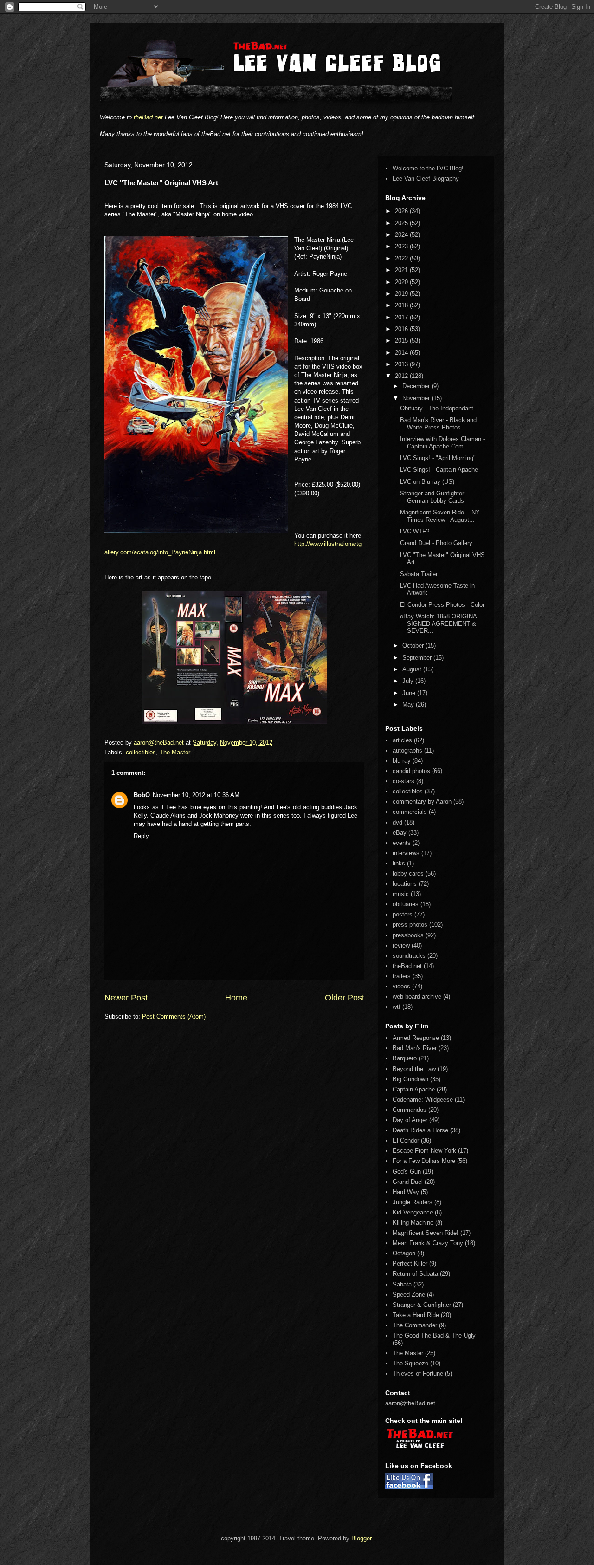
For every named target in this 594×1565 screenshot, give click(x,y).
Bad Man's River (415, 1048)
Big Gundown (410, 1079)
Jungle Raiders (413, 1202)
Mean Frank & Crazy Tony (428, 1243)
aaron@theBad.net (160, 742)
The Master (175, 752)
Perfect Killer (410, 1263)
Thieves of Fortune (418, 1373)
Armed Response (416, 1037)
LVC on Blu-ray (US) (427, 481)
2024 (402, 234)
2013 (402, 364)
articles (402, 740)
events (402, 842)
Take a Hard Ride (416, 1315)
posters (403, 914)
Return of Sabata (415, 1273)
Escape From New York (424, 1150)
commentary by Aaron (422, 801)
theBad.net (148, 117)
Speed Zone (409, 1294)
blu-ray (402, 760)
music (401, 893)
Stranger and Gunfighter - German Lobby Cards (434, 497)
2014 (402, 352)
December (417, 386)
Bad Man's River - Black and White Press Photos (438, 423)
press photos (410, 924)
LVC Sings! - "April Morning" (438, 458)
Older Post (344, 997)
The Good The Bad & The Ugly (434, 1335)
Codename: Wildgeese (423, 1099)
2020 (402, 282)
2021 (402, 269)
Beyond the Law (414, 1068)
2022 (402, 258)
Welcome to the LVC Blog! (428, 168)
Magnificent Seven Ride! (425, 1232)
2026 (402, 211)
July (408, 680)
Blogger (361, 1538)
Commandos (409, 1109)
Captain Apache (414, 1089)
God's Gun (407, 1171)
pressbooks (408, 935)
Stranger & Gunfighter (422, 1304)
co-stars (403, 781)
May (409, 704)
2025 (402, 223)
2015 (402, 340)
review (401, 945)
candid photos (411, 770)
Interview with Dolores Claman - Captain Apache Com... (442, 442)
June (409, 692)
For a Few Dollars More (424, 1160)
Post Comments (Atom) (174, 1016)
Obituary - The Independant (436, 408)
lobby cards (408, 873)
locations (405, 883)
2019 (402, 293)
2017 (402, 317)
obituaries (406, 904)
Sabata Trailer (419, 574)
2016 (402, 328)
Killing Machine (413, 1222)
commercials (410, 811)
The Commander (415, 1325)
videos (401, 986)
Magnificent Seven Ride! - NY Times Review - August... (440, 516)
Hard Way (406, 1191)
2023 (402, 246)
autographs (407, 750)
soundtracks (409, 955)
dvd (397, 822)
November (417, 398)
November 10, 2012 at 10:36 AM (196, 795)
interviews (406, 853)
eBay (400, 832)
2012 (402, 375)
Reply (141, 835)
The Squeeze (410, 1363)
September (417, 657)
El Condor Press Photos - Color (442, 604)
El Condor (406, 1140)
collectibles (141, 752)
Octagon (404, 1253)
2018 (402, 305)
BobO (142, 795)
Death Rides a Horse (420, 1130)
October (414, 645)
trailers (402, 976)
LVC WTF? (414, 531)
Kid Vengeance (413, 1212)
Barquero (405, 1058)
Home (236, 997)
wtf (396, 1006)
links (399, 863)
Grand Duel (408, 1181)
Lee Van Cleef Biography (426, 178)
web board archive (417, 996)
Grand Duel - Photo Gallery (436, 542)
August (412, 669)
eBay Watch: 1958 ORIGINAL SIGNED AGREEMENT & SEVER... (440, 623)
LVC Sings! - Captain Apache (439, 469)
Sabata (402, 1284)
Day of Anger (410, 1120)
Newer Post (126, 997)
